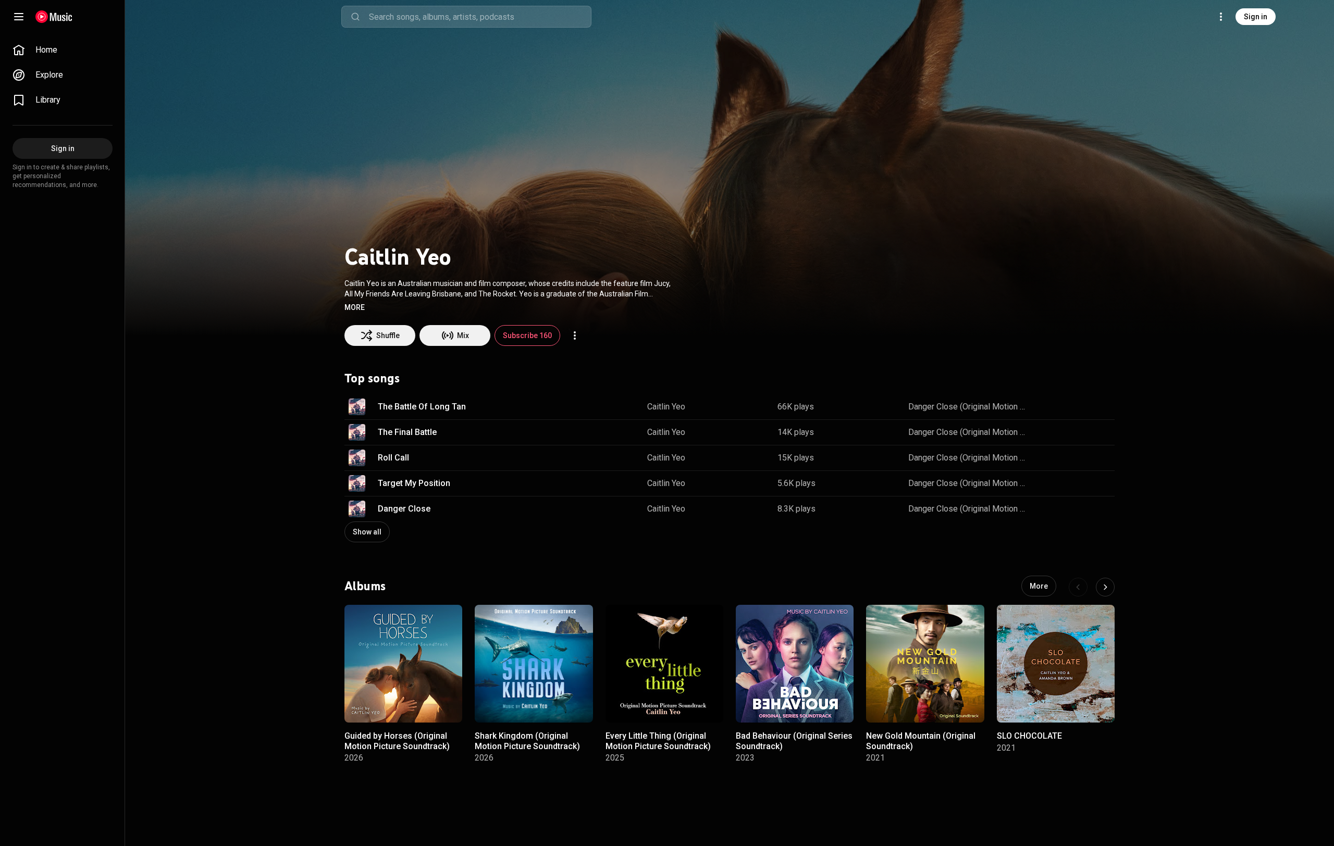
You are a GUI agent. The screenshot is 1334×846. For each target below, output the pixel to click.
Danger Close (404, 509)
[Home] (53, 16)
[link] (62, 50)
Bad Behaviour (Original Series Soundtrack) (794, 741)
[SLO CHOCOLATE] (1056, 664)
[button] (354, 307)
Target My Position (414, 483)
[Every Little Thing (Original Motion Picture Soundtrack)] (664, 664)
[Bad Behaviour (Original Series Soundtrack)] (795, 664)
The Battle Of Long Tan (422, 407)
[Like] (1049, 406)
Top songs (372, 378)
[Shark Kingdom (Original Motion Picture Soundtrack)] (533, 664)
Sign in (1255, 17)
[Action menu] (574, 335)
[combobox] (480, 16)
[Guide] (19, 16)
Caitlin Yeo (666, 407)
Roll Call (393, 458)
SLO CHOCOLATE (1029, 736)
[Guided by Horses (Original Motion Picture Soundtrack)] (403, 664)
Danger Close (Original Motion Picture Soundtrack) (969, 407)
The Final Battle (407, 432)
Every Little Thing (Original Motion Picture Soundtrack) (658, 741)
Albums (365, 586)
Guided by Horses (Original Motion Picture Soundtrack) (397, 741)
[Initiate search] (355, 16)
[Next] (1105, 587)
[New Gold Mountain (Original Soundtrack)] (925, 664)
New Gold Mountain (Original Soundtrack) (920, 741)
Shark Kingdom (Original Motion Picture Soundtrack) (527, 741)
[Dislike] (1070, 406)
